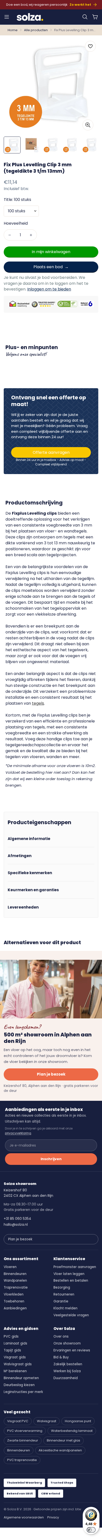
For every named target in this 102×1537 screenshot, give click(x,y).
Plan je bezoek (51, 1074)
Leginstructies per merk (23, 1392)
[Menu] (7, 17)
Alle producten (36, 30)
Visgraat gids (15, 1357)
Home (13, 30)
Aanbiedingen (15, 1308)
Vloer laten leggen (68, 1274)
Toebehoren (14, 1301)
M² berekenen (15, 1371)
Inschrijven (51, 1158)
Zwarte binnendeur (22, 1440)
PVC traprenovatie (22, 1460)
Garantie (60, 1301)
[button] (85, 17)
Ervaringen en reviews (71, 1350)
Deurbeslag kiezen (19, 1385)
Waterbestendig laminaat (72, 1430)
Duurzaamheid (65, 1378)
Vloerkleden (14, 1294)
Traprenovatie (16, 1287)
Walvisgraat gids (18, 1364)
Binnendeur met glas (63, 1440)
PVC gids (11, 1336)
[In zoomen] (87, 125)
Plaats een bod (48, 267)
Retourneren (63, 1294)
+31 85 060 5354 (17, 1218)
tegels (38, 703)
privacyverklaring (18, 1133)
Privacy (53, 1517)
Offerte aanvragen (51, 452)
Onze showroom (67, 1343)
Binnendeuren (15, 1274)
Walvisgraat (46, 1421)
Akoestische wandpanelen (60, 1450)
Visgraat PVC (17, 1421)
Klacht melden (65, 1308)
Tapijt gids (12, 1350)
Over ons (61, 1336)
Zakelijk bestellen (67, 1364)
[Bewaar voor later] (90, 46)
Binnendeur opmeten (21, 1378)
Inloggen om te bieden (49, 289)
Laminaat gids (15, 1343)
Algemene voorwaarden (24, 1517)
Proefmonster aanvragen (74, 1267)
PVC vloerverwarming (24, 1430)
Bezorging (61, 1287)
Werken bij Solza (67, 1371)
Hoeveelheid (16, 223)
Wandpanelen (15, 1280)
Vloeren (10, 1267)
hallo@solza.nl (16, 1224)
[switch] (91, 1530)
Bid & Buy (61, 1357)
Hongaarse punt (78, 1421)
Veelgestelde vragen (71, 1315)
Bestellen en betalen (70, 1280)
